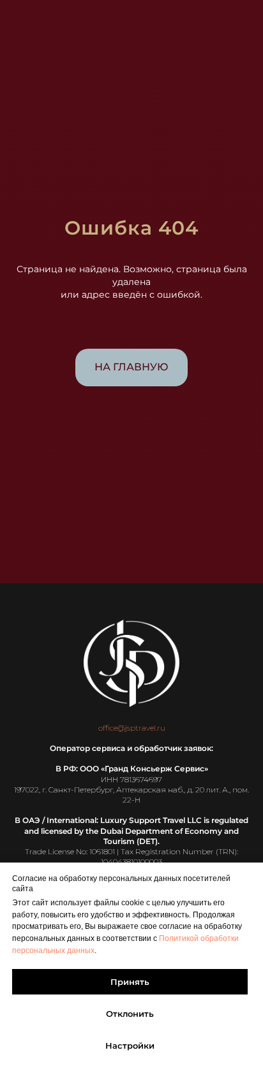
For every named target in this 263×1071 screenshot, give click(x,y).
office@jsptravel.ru (131, 727)
